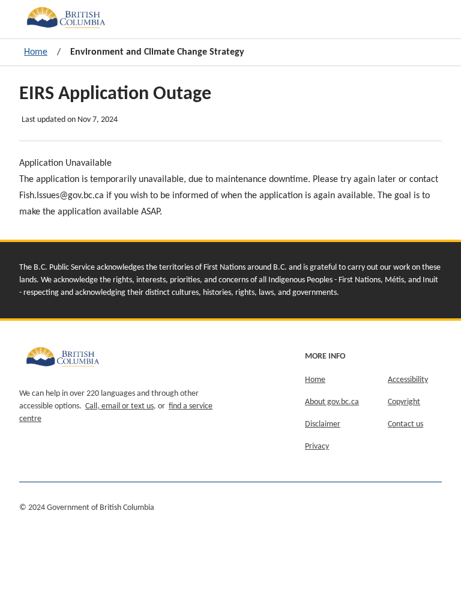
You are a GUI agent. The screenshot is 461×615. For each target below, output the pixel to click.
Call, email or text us (119, 406)
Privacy (317, 446)
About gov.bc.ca (332, 402)
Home (35, 52)
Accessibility (408, 379)
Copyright (404, 402)
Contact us (405, 424)
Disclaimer (322, 424)
